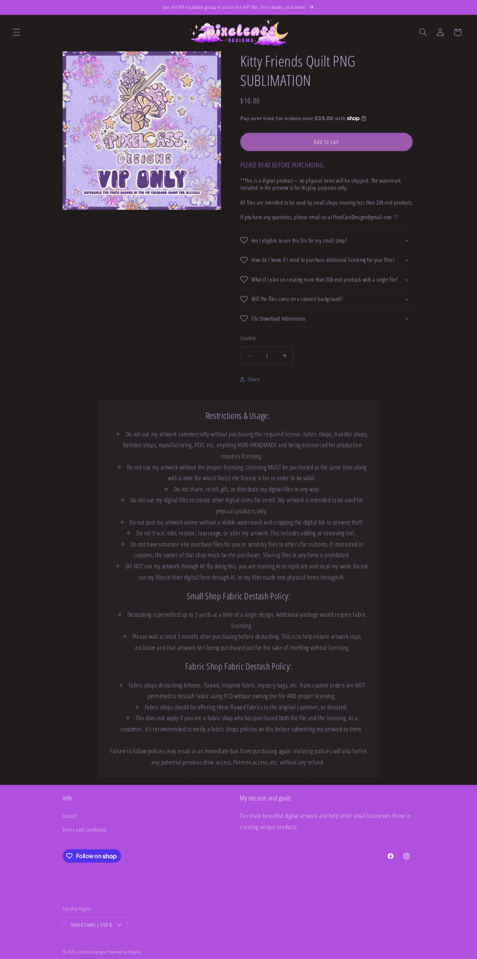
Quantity (248, 337)
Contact (70, 816)
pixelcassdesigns (92, 952)
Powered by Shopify (124, 952)
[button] (16, 32)
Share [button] (253, 379)
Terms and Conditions (85, 829)
